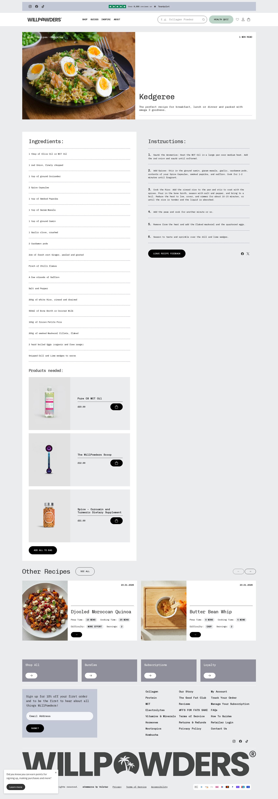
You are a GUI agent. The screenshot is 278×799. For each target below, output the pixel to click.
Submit (35, 728)
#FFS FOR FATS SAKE (193, 710)
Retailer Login (222, 722)
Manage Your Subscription (230, 703)
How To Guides (221, 716)
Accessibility (159, 787)
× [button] (56, 772)
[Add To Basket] (116, 406)
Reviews (184, 703)
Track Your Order (223, 697)
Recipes (42, 37)
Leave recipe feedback (166, 253)
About (117, 19)
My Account (219, 691)
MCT (148, 703)
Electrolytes (155, 710)
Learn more (15, 787)
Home (30, 37)
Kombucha (152, 734)
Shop (84, 19)
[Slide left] (238, 571)
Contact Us (219, 728)
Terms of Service (191, 716)
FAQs (214, 710)
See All (85, 571)
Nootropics (153, 728)
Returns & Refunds (192, 722)
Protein (151, 697)
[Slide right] (250, 571)
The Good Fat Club (192, 697)
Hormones (152, 722)
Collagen (152, 691)
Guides (94, 19)
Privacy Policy (190, 728)
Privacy (117, 787)
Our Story (186, 691)
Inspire (105, 19)
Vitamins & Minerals (161, 716)
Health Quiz (221, 19)
